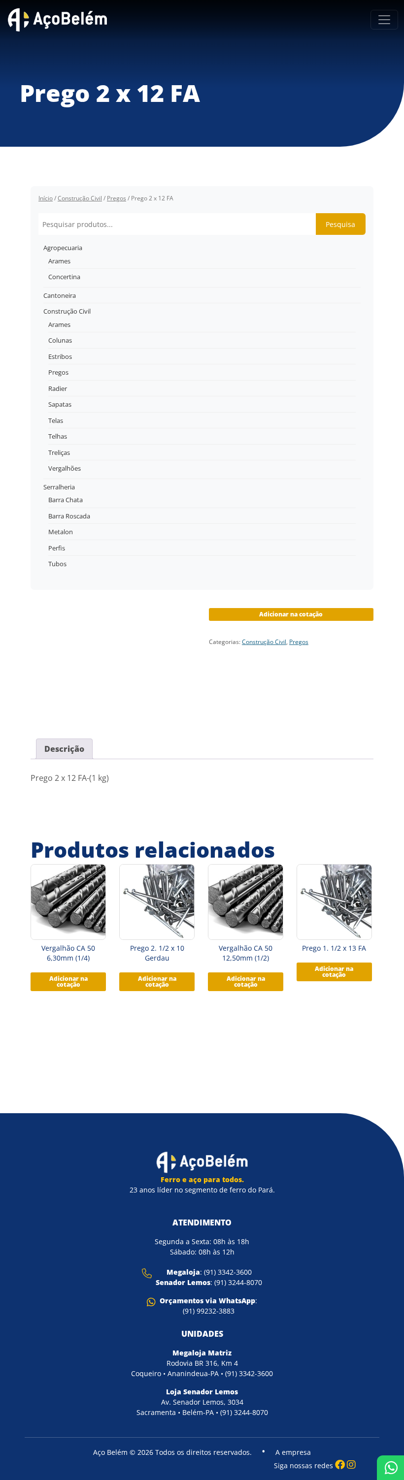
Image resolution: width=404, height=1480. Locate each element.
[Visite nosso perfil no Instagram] (351, 1464)
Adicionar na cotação (291, 614)
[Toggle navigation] (384, 20)
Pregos (116, 198)
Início (45, 198)
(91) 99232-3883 (209, 1311)
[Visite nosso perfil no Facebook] (340, 1464)
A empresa (293, 1452)
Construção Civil (80, 198)
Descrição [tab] (64, 748)
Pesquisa (340, 224)
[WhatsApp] (390, 1467)
